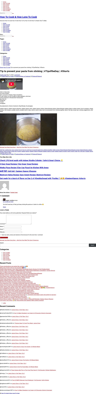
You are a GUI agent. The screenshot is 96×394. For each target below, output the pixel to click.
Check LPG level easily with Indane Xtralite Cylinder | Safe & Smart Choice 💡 (31, 160)
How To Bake (6, 10)
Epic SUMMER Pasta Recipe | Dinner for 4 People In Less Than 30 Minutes (19, 289)
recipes (19, 151)
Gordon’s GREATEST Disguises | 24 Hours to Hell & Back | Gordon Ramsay (19, 293)
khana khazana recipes (74, 150)
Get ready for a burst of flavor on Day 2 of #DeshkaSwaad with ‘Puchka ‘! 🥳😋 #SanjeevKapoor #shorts (43, 178)
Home (4, 2)
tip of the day (81, 151)
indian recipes (56, 150)
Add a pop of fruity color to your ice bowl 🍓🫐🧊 (13, 267)
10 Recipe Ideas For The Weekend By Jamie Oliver (13, 296)
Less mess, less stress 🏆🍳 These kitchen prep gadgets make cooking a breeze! (22, 300)
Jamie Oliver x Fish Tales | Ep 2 (20, 309)
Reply (4, 207)
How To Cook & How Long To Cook (18, 16)
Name (2, 226)
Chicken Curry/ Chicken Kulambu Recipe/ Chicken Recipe (15, 277)
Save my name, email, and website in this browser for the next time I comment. (22, 235)
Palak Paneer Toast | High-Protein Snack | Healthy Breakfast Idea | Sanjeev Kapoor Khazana (24, 286)
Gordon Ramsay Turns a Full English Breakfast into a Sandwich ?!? (17, 292)
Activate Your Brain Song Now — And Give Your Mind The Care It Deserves (19, 147)
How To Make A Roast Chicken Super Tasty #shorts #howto (15, 272)
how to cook (26, 150)
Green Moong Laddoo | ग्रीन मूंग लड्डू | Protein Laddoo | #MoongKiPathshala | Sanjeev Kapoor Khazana (26, 299)
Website (2, 232)
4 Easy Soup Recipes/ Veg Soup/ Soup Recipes (19, 164)
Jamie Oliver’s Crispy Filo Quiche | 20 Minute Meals (26, 346)
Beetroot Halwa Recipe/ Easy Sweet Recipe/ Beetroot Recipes (25, 175)
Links (4, 303)
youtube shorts (89, 151)
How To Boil (6, 4)
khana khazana (64, 150)
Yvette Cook (3, 75)
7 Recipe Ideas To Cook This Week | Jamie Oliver (27, 323)
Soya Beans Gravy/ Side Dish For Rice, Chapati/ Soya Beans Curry (17, 276)
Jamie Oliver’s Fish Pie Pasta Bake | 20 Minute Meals (24, 367)
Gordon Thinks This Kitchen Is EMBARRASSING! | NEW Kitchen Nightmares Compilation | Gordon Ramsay (27, 270)
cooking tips (8, 150)
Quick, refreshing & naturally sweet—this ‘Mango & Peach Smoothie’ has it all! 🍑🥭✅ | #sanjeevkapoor (27, 287)
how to (20, 150)
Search (2, 243)
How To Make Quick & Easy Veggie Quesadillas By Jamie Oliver (16, 290)
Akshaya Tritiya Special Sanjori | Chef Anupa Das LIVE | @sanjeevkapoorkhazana (21, 273)
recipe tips (14, 151)
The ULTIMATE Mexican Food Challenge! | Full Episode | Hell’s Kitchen (30, 380)
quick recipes (7, 151)
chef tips (2, 150)
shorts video (74, 151)
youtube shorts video (5, 152)
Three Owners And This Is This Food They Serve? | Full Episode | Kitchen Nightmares (33, 370)
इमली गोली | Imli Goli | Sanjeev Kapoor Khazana (18, 171)
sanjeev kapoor (25, 151)
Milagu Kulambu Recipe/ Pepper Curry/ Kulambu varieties (15, 280)
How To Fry (6, 6)
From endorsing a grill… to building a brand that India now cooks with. (18, 283)
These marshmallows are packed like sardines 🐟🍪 (14, 266)
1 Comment (17, 75)
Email (2, 229)
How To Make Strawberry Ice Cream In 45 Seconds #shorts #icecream (32, 313)
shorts (69, 151)
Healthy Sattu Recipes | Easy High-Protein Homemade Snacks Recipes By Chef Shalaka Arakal (25, 269)
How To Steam (7, 9)
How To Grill (6, 7)
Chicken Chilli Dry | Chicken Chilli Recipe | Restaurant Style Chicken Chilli (19, 275)
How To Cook (6, 3)
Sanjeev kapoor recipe (49, 151)
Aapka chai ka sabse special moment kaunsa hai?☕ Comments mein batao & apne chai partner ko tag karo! (28, 294)
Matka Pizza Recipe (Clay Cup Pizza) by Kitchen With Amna (24, 168)
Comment (3, 224)
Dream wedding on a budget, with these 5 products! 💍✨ (15, 297)
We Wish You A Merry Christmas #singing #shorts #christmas (16, 282)
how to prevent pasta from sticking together (40, 150)
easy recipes (15, 150)
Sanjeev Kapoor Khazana (36, 151)
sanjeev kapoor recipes (61, 151)
